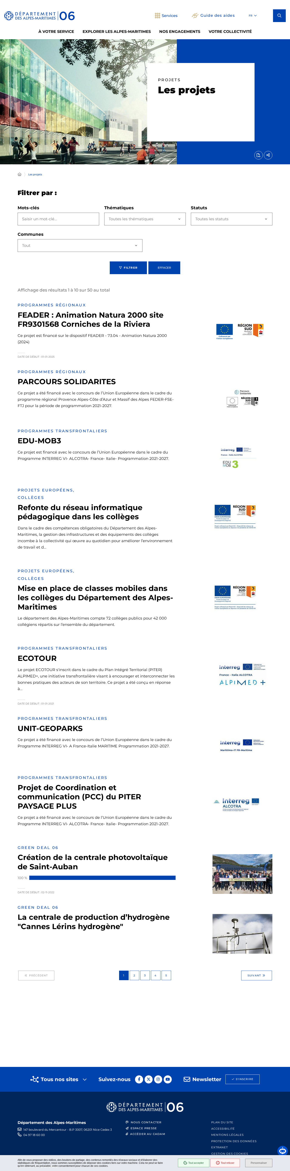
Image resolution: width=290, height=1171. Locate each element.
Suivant (254, 975)
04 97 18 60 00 (34, 1135)
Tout (26, 245)
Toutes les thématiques (131, 219)
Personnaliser (259, 1162)
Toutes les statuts (211, 219)
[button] (279, 15)
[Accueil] (19, 174)
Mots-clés (28, 207)
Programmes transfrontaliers (62, 431)
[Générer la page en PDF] (258, 155)
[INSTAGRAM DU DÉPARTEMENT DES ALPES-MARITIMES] (158, 1079)
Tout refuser (227, 1162)
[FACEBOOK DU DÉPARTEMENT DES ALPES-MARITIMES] (139, 1079)
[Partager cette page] (268, 155)
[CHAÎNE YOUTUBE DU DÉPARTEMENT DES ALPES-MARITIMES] (167, 1079)
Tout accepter (196, 1162)
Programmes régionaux (52, 305)
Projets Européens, (46, 490)
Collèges (31, 497)
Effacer (164, 267)
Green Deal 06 (38, 847)
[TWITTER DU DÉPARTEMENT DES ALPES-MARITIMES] (148, 1079)
